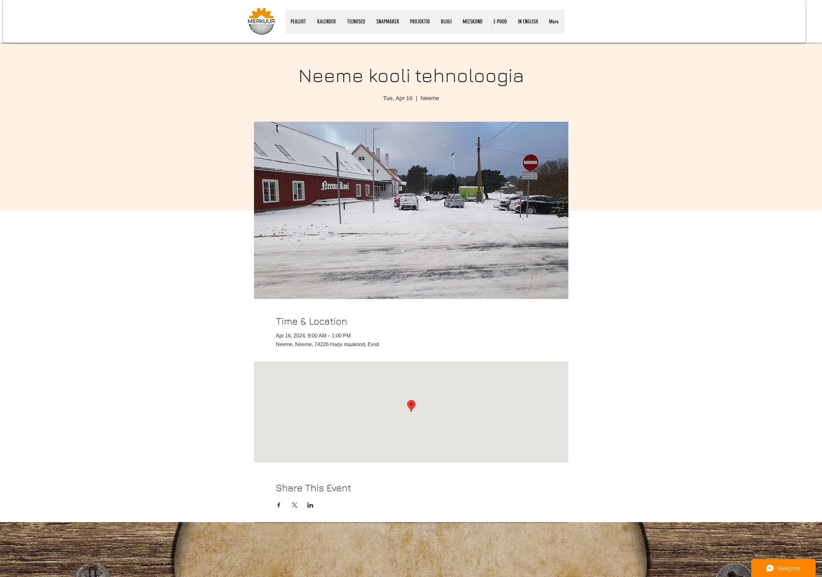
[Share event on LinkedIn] (310, 505)
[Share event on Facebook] (279, 505)
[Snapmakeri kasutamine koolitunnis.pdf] (543, 575)
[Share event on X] (295, 505)
